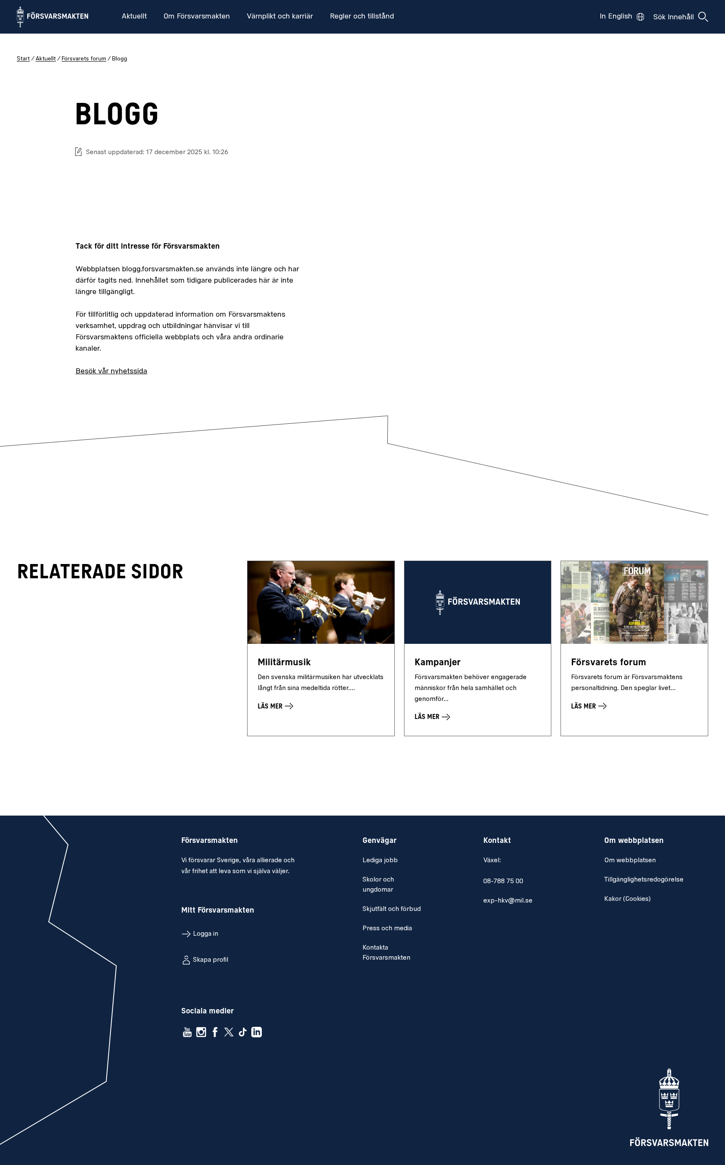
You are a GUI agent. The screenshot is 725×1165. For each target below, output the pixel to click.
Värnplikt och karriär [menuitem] (280, 17)
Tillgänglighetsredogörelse (643, 879)
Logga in (205, 934)
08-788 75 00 (503, 881)
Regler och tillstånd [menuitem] (362, 17)
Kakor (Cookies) (627, 899)
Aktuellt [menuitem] (134, 17)
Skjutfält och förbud (391, 909)
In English (616, 17)
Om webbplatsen (630, 860)
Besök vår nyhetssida (111, 371)
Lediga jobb (380, 860)
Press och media (387, 928)
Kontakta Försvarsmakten (386, 953)
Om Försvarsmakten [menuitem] (197, 17)
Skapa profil (210, 960)
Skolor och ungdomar (378, 884)
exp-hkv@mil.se (507, 900)
